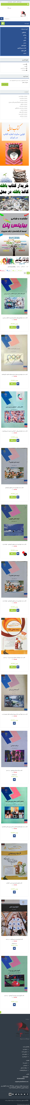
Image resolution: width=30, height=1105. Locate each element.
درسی (25, 43)
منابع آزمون (23, 45)
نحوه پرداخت (24, 1052)
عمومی (24, 40)
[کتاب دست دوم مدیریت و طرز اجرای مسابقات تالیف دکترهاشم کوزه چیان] (14, 353)
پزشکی (24, 35)
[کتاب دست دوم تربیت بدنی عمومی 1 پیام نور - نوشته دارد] (14, 523)
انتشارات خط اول (23, 104)
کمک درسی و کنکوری (21, 48)
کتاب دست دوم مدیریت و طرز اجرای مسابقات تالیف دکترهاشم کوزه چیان (14, 374)
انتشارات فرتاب (24, 118)
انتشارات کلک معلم (23, 112)
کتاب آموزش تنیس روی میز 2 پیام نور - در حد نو (14, 995)
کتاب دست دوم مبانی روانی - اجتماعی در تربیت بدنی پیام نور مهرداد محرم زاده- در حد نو (14, 431)
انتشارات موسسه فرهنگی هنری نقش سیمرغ (18, 102)
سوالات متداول (24, 1068)
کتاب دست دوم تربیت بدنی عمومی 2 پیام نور (14, 487)
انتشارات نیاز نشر (23, 100)
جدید (15, 270)
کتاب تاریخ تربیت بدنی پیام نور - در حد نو (14, 939)
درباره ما (27, 1019)
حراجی (24, 53)
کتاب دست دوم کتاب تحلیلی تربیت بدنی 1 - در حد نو (14, 657)
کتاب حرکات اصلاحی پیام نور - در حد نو (14, 770)
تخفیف (20, 270)
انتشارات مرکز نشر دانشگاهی (21, 108)
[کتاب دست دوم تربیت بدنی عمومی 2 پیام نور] (14, 466)
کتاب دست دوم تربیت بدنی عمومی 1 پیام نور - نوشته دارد (14, 544)
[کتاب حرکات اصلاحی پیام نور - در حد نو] (14, 749)
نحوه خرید (25, 1049)
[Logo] (21, 1029)
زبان (25, 38)
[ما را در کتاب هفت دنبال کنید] (10, 1094)
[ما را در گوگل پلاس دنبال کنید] (21, 1094)
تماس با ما (25, 1063)
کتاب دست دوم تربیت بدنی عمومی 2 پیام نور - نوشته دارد (14, 601)
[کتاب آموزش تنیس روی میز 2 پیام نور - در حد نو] (14, 974)
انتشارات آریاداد (23, 110)
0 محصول (23, 80)
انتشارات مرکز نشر (23, 106)
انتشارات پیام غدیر (23, 98)
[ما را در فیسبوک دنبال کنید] (27, 1094)
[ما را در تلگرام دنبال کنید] (15, 1094)
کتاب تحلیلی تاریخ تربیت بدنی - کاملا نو (14, 883)
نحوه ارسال (24, 1054)
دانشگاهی (24, 32)
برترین (9, 270)
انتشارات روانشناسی (23, 96)
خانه (27, 267)
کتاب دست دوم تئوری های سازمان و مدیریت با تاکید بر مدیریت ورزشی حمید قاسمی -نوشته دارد (14, 317)
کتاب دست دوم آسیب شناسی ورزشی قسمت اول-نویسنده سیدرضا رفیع (14, 714)
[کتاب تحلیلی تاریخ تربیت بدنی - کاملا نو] (14, 861)
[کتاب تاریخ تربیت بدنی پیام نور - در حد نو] (14, 918)
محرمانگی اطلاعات (23, 1070)
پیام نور (18, 267)
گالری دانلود (23, 51)
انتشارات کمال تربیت (23, 114)
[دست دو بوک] (23, 14)
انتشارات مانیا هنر (23, 116)
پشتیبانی (25, 1065)
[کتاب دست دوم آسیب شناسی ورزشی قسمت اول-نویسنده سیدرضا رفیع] (14, 693)
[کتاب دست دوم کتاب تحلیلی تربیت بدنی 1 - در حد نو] (14, 636)
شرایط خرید (24, 1056)
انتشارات (26, 92)
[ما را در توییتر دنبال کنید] (24, 1094)
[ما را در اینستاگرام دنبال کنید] (13, 1094)
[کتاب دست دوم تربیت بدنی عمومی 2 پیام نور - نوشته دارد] (14, 579)
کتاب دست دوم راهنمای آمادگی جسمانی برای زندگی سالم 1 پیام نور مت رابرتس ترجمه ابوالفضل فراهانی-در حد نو (14, 826)
